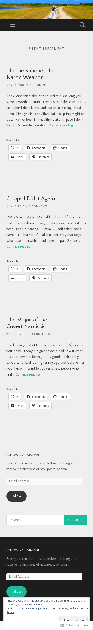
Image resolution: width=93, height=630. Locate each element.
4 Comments (39, 85)
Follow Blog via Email (23, 455)
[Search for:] (46, 520)
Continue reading (61, 125)
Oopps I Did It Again (30, 198)
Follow (16, 496)
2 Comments (38, 206)
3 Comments (41, 334)
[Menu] (12, 25)
